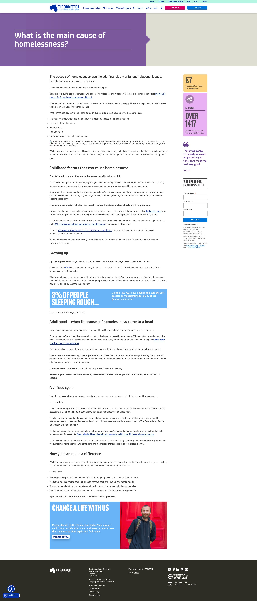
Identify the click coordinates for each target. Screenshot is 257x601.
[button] (162, 8)
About (152, 1)
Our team (161, 1)
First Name (187, 201)
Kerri (67, 267)
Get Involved (152, 8)
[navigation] (128, 1)
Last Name (187, 209)
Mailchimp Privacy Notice (195, 245)
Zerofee (136, 572)
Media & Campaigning (176, 1)
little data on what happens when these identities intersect (85, 230)
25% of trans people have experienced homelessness (79, 224)
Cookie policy (94, 592)
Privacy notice (94, 589)
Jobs (188, 1)
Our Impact (138, 8)
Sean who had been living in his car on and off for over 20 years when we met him (115, 434)
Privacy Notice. (194, 247)
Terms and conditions (97, 585)
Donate (197, 8)
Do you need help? (91, 8)
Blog (195, 1)
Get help (175, 8)
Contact (204, 1)
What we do (108, 8)
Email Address (189, 193)
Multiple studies (153, 211)
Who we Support (123, 8)
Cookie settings (94, 595)
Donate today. (61, 537)
